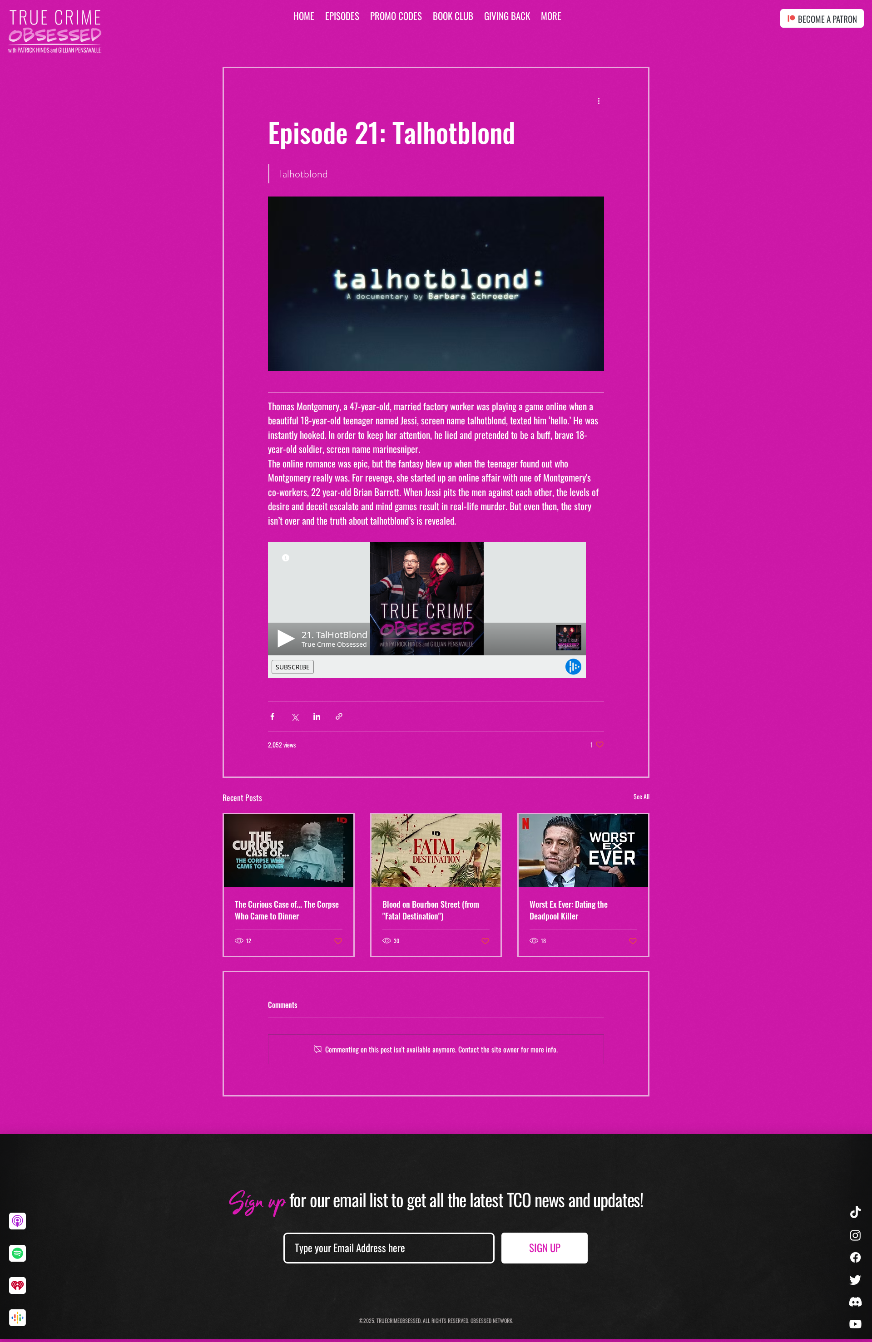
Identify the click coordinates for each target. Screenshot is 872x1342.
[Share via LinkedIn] (316, 716)
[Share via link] (339, 716)
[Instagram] (855, 1235)
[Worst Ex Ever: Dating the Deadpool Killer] (583, 850)
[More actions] (598, 100)
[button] (551, 15)
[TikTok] (855, 1213)
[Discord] (855, 1302)
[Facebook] (855, 1257)
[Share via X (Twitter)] (294, 716)
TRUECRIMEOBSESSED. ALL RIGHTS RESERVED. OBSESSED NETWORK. (445, 1320)
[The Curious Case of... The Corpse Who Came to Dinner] (288, 850)
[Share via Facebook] (272, 716)
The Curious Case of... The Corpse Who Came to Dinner (287, 910)
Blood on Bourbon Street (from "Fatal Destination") (430, 910)
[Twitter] (855, 1280)
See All (641, 796)
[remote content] (436, 610)
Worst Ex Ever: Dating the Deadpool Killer (569, 910)
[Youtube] (855, 1324)
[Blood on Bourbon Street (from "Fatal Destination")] (436, 850)
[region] (21, 1228)
